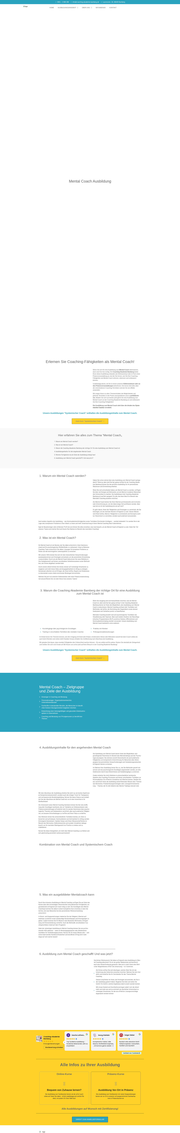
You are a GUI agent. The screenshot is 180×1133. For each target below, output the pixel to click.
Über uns (86, 7)
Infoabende (101, 7)
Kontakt (113, 7)
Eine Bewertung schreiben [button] (54, 1047)
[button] (142, 1042)
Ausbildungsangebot (67, 7)
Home (52, 7)
